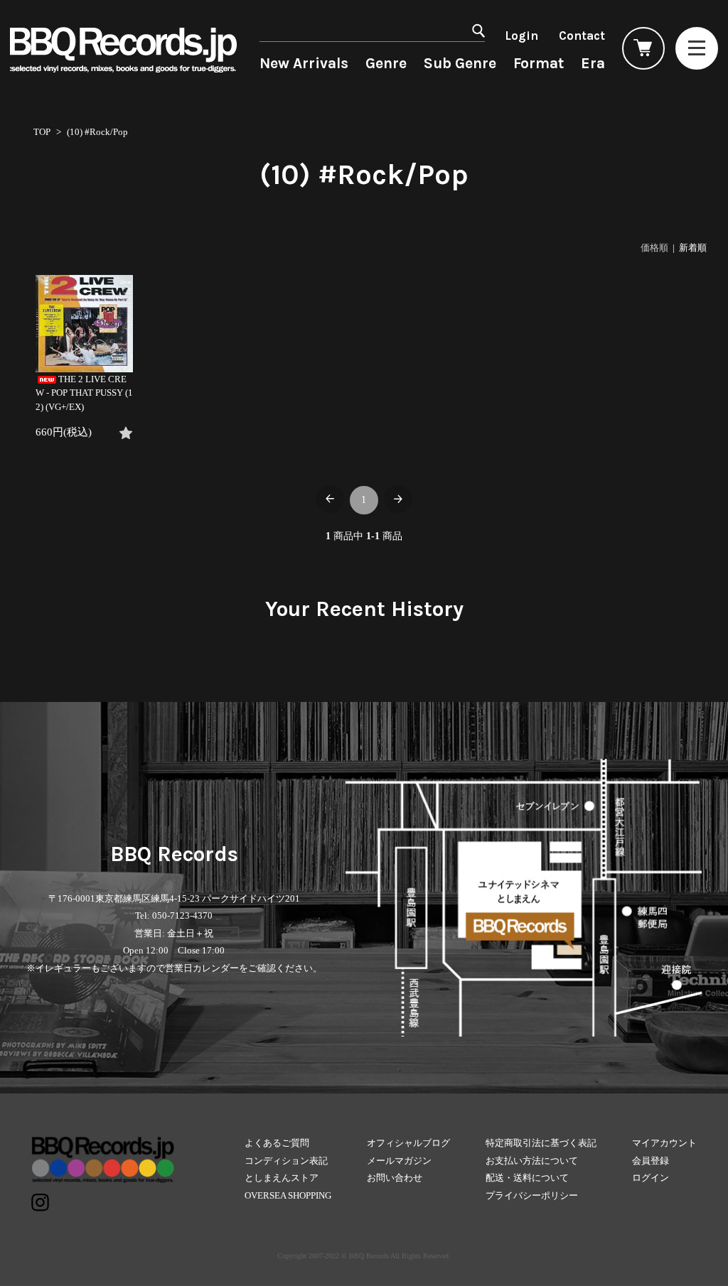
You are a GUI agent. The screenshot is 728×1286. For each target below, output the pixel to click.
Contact (582, 35)
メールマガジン (399, 1160)
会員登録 (650, 1160)
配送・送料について (527, 1177)
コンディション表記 (286, 1160)
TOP (41, 131)
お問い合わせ (394, 1177)
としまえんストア (281, 1177)
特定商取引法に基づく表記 (541, 1143)
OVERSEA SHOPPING (288, 1195)
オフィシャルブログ (408, 1143)
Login (521, 35)
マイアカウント (664, 1143)
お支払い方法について (532, 1160)
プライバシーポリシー (532, 1195)
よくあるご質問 (277, 1143)
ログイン (650, 1177)
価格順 (654, 247)
